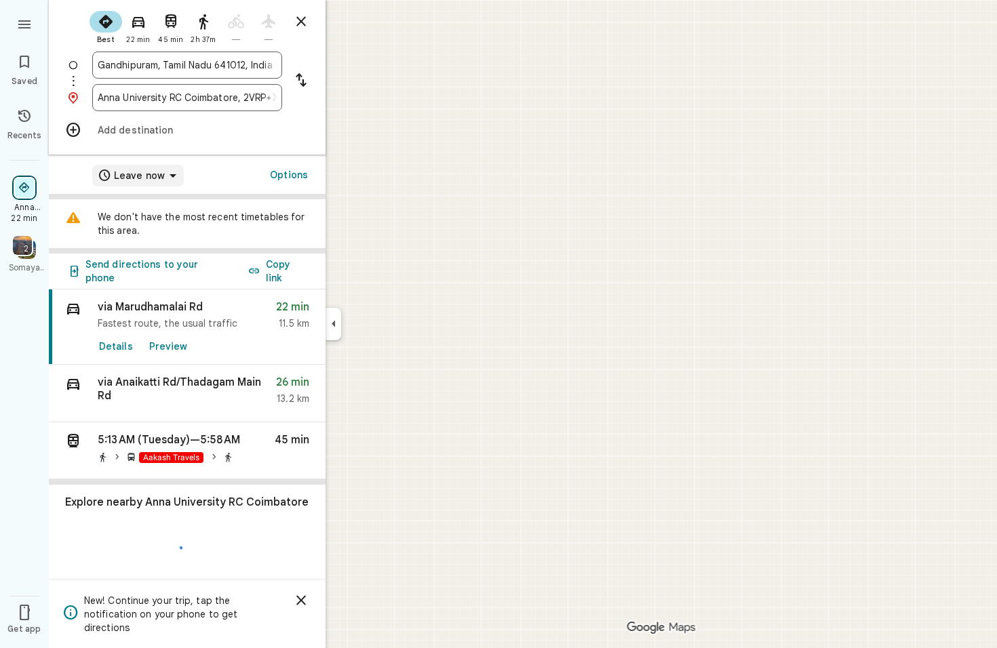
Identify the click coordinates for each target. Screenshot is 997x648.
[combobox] (187, 65)
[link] (187, 327)
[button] (187, 393)
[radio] (106, 25)
